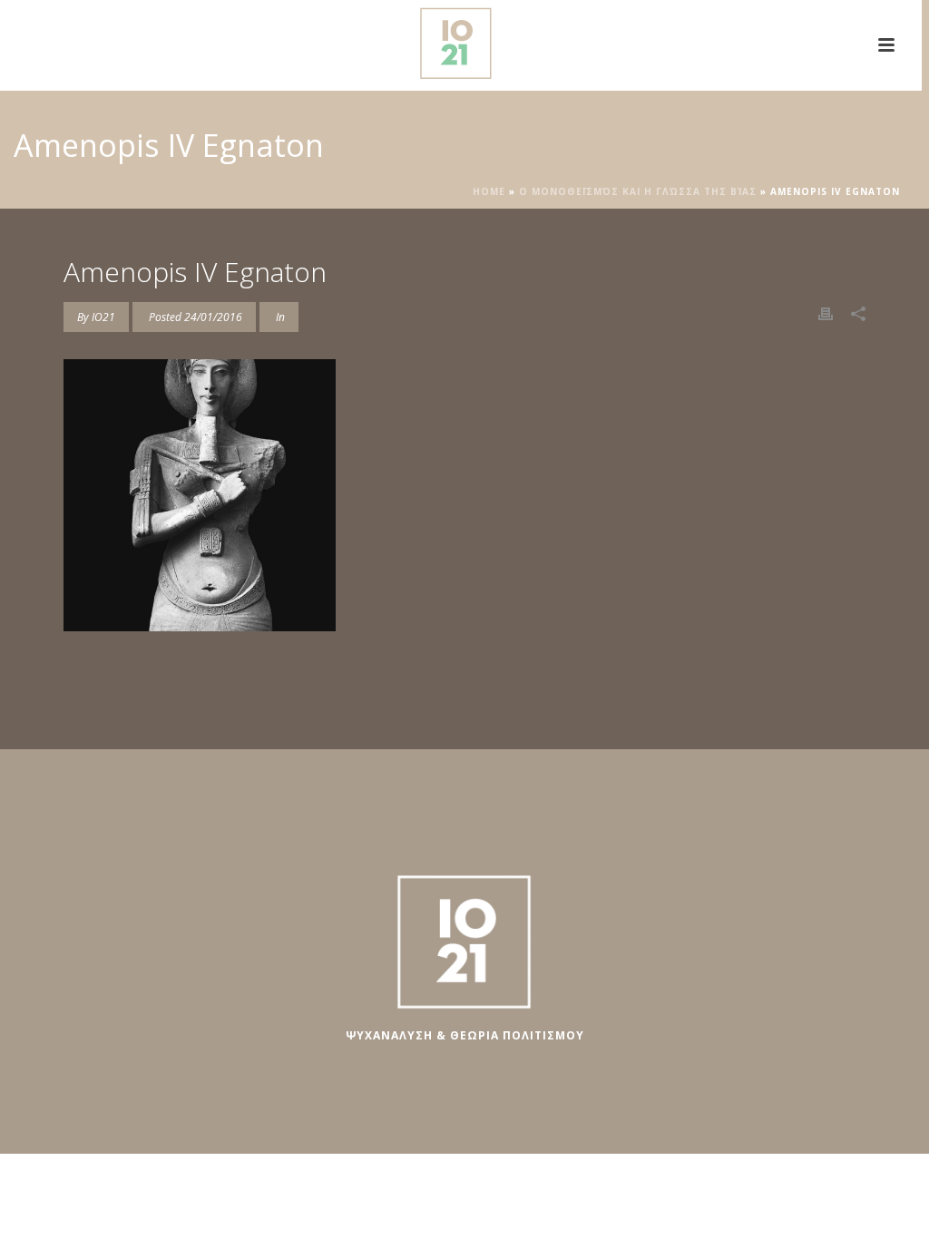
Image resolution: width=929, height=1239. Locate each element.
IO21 (103, 317)
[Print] (825, 312)
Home (489, 191)
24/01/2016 (213, 317)
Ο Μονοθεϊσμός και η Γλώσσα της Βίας (638, 191)
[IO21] (461, 41)
